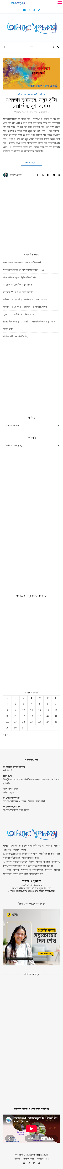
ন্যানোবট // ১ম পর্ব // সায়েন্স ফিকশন (18, 292)
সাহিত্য (42, 94)
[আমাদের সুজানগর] (31, 27)
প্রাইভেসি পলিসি (28, 1158)
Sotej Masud (41, 1154)
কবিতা (20, 94)
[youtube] (24, 10)
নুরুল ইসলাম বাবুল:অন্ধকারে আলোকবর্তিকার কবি (22, 262)
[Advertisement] (31, 214)
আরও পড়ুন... (31, 162)
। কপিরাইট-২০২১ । (42, 1158)
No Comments (41, 111)
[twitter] (39, 10)
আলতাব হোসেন (15, 174)
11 (31, 710)
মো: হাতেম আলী (31, 94)
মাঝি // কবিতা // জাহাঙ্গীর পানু (15, 336)
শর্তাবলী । (18, 1158)
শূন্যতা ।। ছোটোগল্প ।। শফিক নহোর (18, 314)
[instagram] (34, 10)
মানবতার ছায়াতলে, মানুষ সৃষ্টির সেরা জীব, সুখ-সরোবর (31, 102)
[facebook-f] (29, 10)
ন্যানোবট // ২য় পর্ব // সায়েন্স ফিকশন (18, 284)
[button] (60, 3)
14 (55, 710)
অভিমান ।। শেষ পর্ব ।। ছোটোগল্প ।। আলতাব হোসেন (25, 299)
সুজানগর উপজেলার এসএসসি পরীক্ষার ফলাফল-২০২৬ (23, 269)
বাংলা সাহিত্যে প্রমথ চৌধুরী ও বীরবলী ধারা (19, 277)
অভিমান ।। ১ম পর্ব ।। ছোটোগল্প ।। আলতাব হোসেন (25, 306)
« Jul (5, 734)
